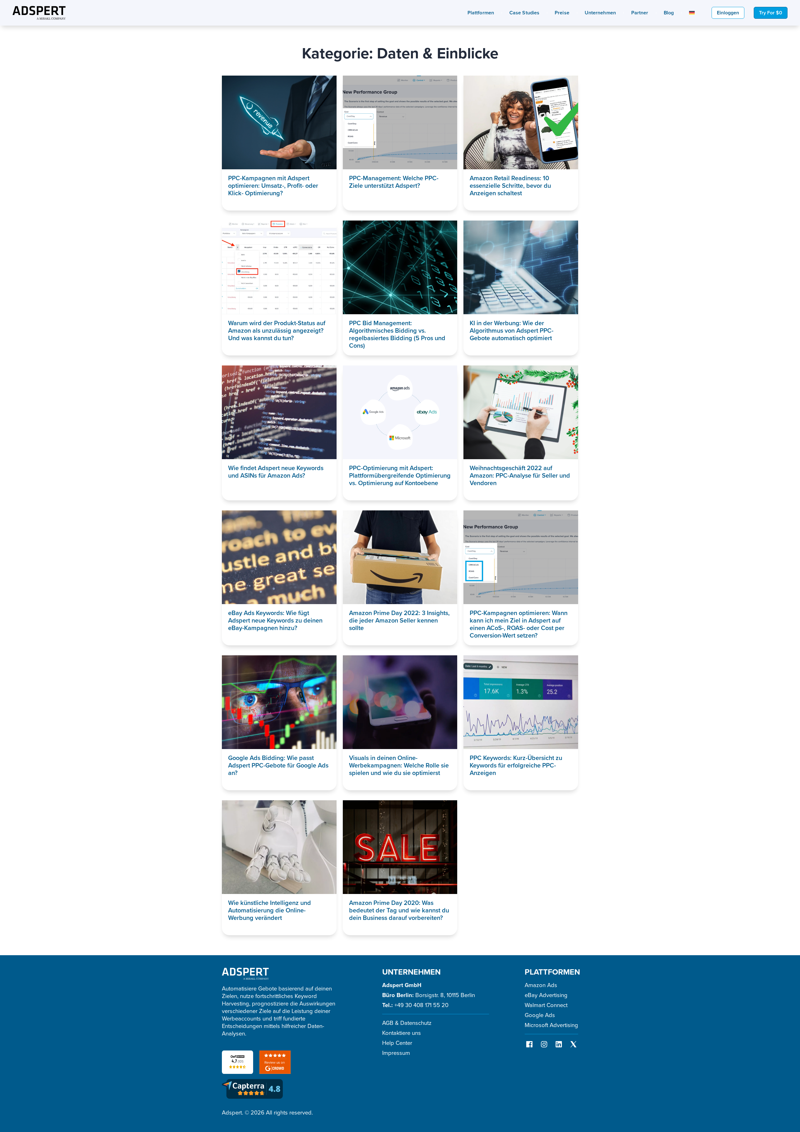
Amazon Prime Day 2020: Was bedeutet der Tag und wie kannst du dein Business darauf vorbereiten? (399, 910)
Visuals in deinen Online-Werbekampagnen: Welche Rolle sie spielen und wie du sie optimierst (399, 765)
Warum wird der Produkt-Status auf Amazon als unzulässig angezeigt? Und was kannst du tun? (276, 330)
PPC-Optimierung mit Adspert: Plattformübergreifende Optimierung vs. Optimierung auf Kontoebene (400, 475)
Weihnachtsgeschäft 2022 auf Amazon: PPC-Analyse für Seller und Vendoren (520, 475)
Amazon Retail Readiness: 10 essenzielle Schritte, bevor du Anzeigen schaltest (510, 185)
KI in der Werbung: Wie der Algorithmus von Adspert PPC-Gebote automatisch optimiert (511, 330)
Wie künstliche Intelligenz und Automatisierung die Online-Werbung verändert (269, 910)
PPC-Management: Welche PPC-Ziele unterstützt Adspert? (393, 181)
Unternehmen (600, 12)
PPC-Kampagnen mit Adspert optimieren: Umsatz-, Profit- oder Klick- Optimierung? (273, 185)
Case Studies (524, 12)
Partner (639, 12)
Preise (562, 12)
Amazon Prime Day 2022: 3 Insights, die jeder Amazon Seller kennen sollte (399, 620)
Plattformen (481, 12)
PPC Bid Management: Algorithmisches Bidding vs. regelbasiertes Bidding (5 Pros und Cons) (397, 334)
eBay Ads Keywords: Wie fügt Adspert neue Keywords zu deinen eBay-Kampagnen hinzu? (275, 620)
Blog (669, 12)
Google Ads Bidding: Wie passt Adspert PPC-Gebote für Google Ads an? (278, 765)
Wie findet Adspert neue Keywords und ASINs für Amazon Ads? (275, 471)
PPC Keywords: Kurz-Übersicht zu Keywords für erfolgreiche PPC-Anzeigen (516, 765)
